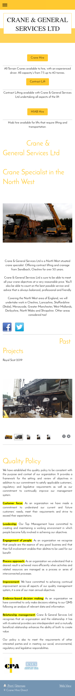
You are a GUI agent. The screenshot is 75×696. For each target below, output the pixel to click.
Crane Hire (37, 57)
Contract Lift (37, 81)
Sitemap (20, 685)
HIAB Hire (37, 111)
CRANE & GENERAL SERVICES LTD (37, 24)
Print (10, 685)
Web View (65, 685)
